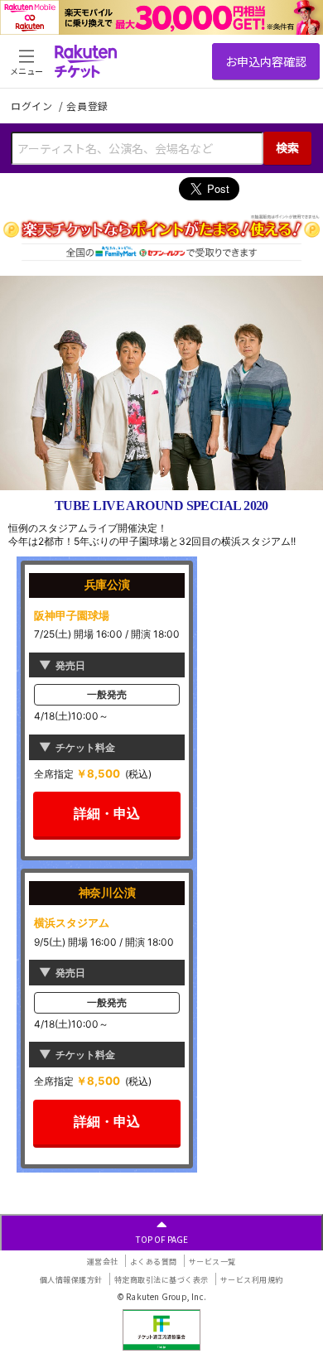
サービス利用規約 (251, 1279)
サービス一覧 (212, 1261)
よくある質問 (153, 1261)
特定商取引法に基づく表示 (161, 1279)
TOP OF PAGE (162, 1239)
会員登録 (87, 106)
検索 (287, 147)
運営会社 (102, 1261)
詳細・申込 (107, 813)
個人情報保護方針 (71, 1279)
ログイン (33, 106)
